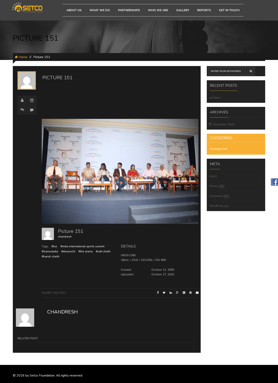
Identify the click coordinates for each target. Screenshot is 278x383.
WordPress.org (218, 206)
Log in (213, 176)
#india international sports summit (82, 246)
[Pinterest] (190, 293)
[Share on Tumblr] (184, 293)
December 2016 (223, 124)
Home (22, 57)
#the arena (85, 251)
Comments (219, 196)
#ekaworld (68, 251)
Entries (216, 186)
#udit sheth (103, 251)
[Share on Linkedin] (170, 293)
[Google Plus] (177, 293)
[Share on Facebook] (158, 293)
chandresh (65, 237)
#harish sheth (50, 256)
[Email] (197, 293)
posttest (214, 98)
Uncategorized (218, 149)
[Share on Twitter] (164, 293)
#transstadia (50, 251)
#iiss (54, 246)
